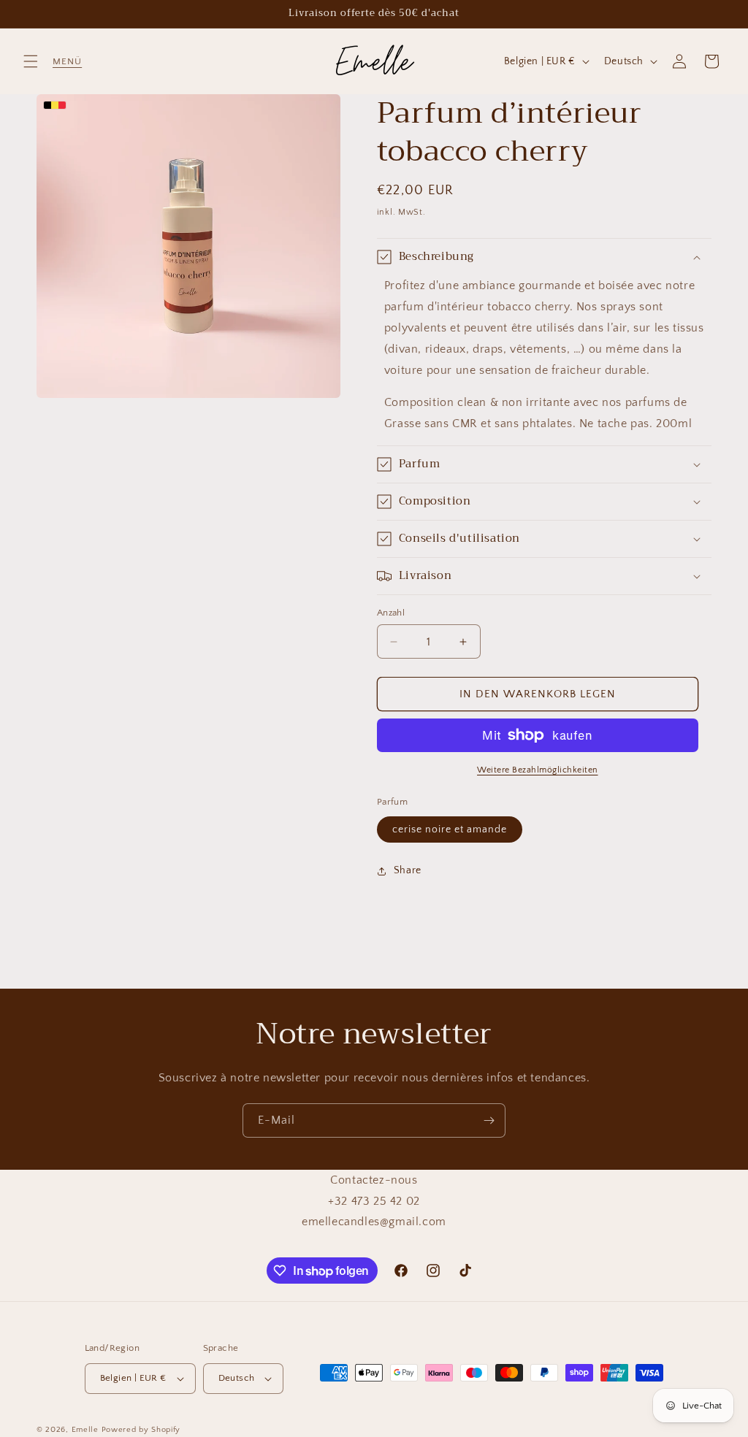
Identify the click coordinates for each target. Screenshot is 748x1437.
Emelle (85, 1429)
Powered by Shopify (141, 1429)
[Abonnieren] (489, 1120)
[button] (31, 61)
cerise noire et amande (449, 829)
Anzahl (391, 613)
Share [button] (407, 870)
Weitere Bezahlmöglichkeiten (537, 770)
